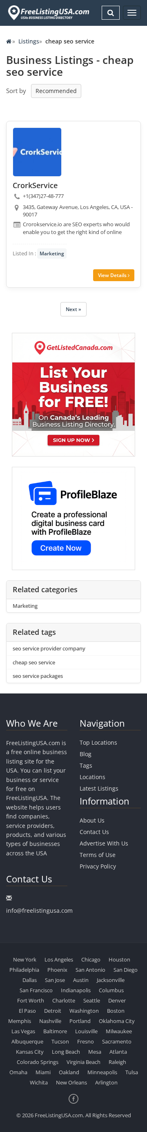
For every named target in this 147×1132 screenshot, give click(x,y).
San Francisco (36, 990)
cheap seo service (34, 662)
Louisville (86, 1031)
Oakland (69, 1072)
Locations (92, 777)
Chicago (90, 959)
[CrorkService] (37, 152)
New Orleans (71, 1082)
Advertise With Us (104, 843)
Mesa (94, 1051)
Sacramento (116, 1041)
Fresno (85, 1041)
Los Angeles (59, 959)
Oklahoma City (117, 1021)
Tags (86, 765)
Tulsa (131, 1072)
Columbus (111, 990)
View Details (113, 275)
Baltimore (55, 1031)
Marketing (52, 253)
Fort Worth (30, 1000)
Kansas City (30, 1051)
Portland (80, 1021)
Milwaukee (119, 1031)
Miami (43, 1072)
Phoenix (57, 969)
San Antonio (90, 969)
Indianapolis (76, 990)
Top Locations (98, 742)
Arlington (106, 1082)
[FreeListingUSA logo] (47, 12)
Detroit (52, 1010)
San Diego (126, 969)
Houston (119, 959)
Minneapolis (102, 1072)
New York (24, 959)
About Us (92, 820)
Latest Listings (99, 788)
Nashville (50, 1021)
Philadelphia (24, 969)
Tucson (60, 1041)
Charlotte (63, 1000)
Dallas (29, 980)
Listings (28, 41)
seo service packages (38, 676)
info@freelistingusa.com (39, 910)
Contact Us (94, 832)
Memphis (19, 1021)
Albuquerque (27, 1041)
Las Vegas (23, 1031)
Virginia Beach (83, 1062)
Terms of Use (98, 855)
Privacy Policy (98, 866)
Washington (84, 1010)
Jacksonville (111, 980)
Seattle (91, 1000)
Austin (81, 980)
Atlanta (118, 1051)
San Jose (55, 980)
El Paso (27, 1010)
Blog (85, 754)
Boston (116, 1010)
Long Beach (66, 1051)
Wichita (39, 1082)
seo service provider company (49, 648)
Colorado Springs (37, 1062)
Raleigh (117, 1062)
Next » (73, 309)
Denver (117, 1000)
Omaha (18, 1072)
